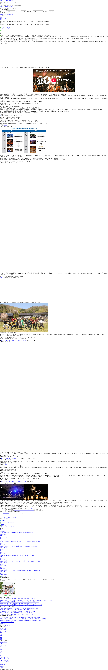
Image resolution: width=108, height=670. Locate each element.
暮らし (2, 652)
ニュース (2, 654)
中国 (1, 632)
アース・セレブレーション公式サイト (11, 458)
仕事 (1, 651)
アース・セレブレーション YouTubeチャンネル (13, 340)
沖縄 (1, 637)
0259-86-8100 (6, 513)
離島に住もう (10, 14)
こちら (5, 114)
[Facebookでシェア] (5, 27)
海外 (1, 639)
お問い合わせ (3, 667)
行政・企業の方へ (4, 660)
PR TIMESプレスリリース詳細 (8, 517)
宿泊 (1, 646)
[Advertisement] (54, 55)
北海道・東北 (3, 628)
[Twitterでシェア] (4, 29)
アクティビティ (4, 645)
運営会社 (2, 666)
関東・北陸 (3, 629)
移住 (1, 649)
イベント (2, 648)
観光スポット (3, 642)
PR (0, 655)
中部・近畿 (3, 631)
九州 (1, 635)
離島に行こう (3, 14)
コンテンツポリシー (5, 662)
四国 (1, 634)
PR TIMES (6, 518)
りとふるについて (4, 657)
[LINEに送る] (0, 30)
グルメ (2, 643)
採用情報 (2, 664)
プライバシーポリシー (6, 658)
